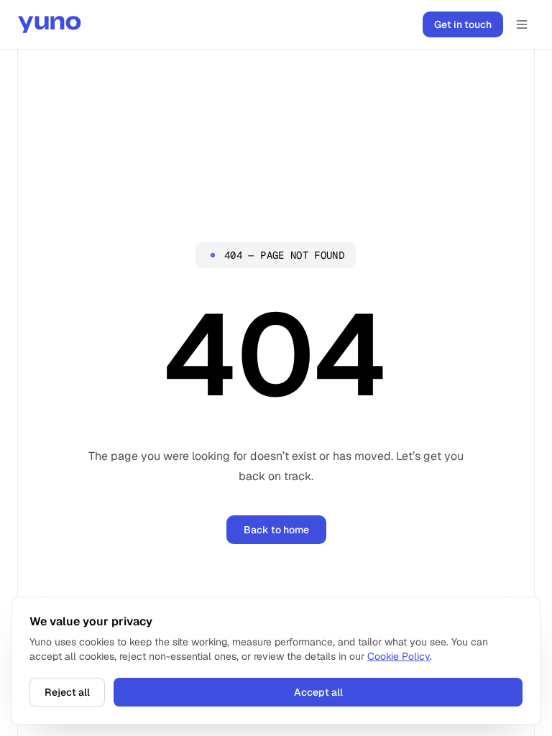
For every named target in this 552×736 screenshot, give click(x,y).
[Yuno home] (49, 24)
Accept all (318, 692)
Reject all (67, 692)
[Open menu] (522, 24)
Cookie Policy (398, 656)
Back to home (276, 529)
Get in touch (463, 24)
